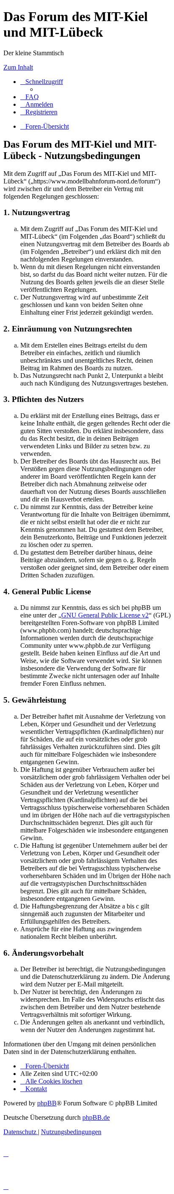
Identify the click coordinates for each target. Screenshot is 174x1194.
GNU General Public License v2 (105, 615)
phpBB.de (96, 1117)
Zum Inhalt (18, 67)
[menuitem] (29, 96)
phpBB (47, 1103)
